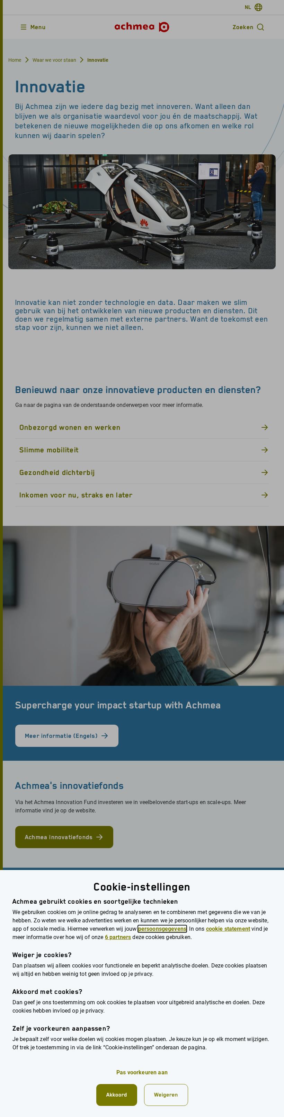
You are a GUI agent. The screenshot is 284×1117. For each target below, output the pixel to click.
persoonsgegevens (162, 929)
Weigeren (166, 1094)
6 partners (118, 937)
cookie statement (228, 929)
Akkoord (116, 1094)
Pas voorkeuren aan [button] (142, 1072)
